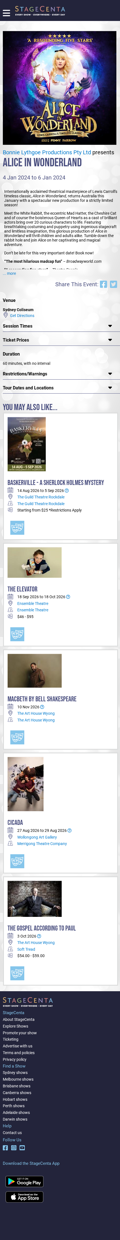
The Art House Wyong (36, 713)
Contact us (12, 1132)
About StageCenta (19, 1019)
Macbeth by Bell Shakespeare (42, 699)
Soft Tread (26, 949)
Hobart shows (15, 1099)
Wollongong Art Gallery (37, 837)
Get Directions (21, 315)
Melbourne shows (18, 1079)
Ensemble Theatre (32, 603)
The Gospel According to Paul (42, 928)
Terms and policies (19, 1052)
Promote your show (20, 1033)
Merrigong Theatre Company (42, 843)
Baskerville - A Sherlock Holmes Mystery (56, 483)
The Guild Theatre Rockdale (40, 497)
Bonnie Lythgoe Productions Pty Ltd (47, 152)
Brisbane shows (16, 1086)
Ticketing (10, 1039)
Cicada (15, 822)
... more (9, 273)
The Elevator (22, 589)
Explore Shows (15, 1026)
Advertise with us (17, 1046)
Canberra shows (17, 1092)
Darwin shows (15, 1119)
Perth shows (14, 1106)
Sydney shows (15, 1072)
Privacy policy (15, 1059)
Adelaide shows (16, 1112)
